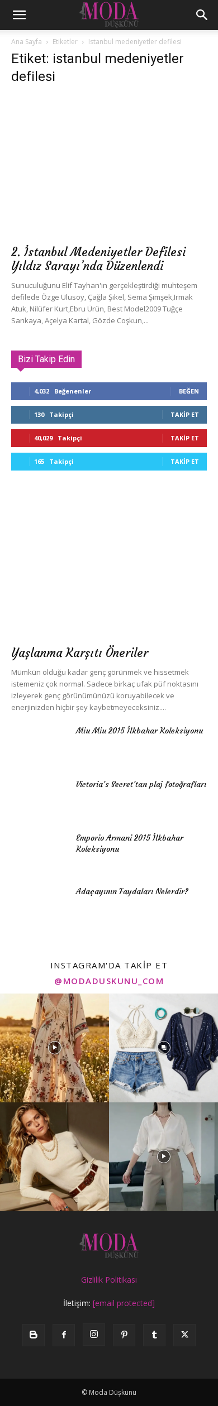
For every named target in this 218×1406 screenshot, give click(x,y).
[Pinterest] (124, 1335)
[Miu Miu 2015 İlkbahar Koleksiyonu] (39, 744)
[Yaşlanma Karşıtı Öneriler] (109, 568)
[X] (184, 1335)
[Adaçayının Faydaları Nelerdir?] (39, 905)
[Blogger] (33, 1335)
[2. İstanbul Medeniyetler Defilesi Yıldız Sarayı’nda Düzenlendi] (109, 167)
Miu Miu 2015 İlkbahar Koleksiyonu (139, 731)
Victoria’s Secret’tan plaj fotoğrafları (141, 784)
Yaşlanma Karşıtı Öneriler (79, 652)
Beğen (189, 391)
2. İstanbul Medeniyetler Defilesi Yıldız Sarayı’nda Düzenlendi (98, 258)
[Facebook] (64, 1335)
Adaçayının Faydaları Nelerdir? (132, 891)
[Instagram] (94, 1334)
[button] (19, 15)
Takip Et (184, 414)
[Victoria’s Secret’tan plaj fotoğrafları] (39, 798)
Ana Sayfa (26, 41)
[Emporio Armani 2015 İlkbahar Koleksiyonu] (39, 851)
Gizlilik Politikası (109, 1279)
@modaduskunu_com (109, 980)
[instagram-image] (54, 1048)
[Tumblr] (154, 1335)
